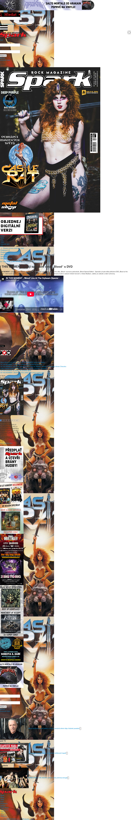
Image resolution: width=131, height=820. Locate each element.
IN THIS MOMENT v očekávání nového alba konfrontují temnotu (21, 364)
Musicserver (4, 810)
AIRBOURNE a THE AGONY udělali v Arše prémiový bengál (48, 778)
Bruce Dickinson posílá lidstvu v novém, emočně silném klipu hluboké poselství (54, 728)
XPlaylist (3, 814)
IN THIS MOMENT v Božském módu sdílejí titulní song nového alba (22, 373)
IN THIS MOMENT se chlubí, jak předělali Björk (16, 370)
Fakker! (3, 806)
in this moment (16, 261)
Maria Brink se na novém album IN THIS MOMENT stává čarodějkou (23, 362)
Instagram (8, 24)
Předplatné (4, 804)
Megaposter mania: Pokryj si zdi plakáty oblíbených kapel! (47, 753)
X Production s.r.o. (27, 819)
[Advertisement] (64, 327)
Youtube (19, 24)
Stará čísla (4, 254)
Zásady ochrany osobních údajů (13, 248)
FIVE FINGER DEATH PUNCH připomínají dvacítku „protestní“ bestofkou (24, 368)
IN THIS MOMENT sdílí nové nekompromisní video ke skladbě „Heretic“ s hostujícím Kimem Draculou (33, 366)
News (2, 238)
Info (2, 246)
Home (2, 236)
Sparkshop (4, 256)
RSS (26, 24)
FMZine (3, 812)
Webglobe (4, 816)
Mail (23, 24)
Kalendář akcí (5, 244)
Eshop (14, 24)
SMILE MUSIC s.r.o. (13, 819)
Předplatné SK (5, 252)
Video (2, 242)
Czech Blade (5, 808)
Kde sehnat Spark (6, 258)
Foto (2, 240)
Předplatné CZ (5, 250)
